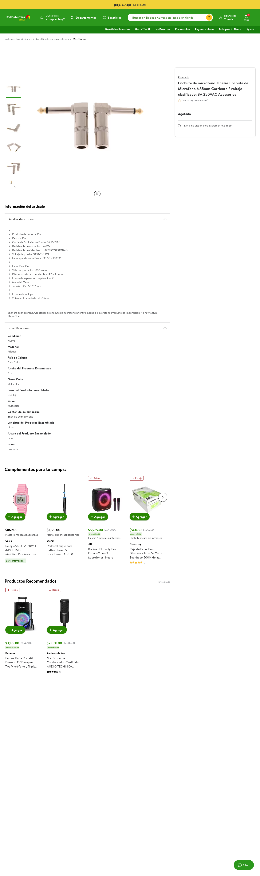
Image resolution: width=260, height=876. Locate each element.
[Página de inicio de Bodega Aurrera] (18, 17)
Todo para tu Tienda (230, 29)
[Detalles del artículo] (165, 219)
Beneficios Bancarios (117, 29)
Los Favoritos (162, 29)
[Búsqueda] (209, 17)
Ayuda (250, 29)
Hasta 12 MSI (142, 29)
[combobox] (170, 17)
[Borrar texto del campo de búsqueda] (203, 17)
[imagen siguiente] (15, 187)
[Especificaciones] (165, 328)
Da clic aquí (139, 5)
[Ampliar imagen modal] (97, 194)
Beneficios (114, 17)
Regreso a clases (204, 29)
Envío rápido (182, 29)
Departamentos (86, 17)
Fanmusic (183, 77)
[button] (227, 17)
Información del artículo (25, 206)
